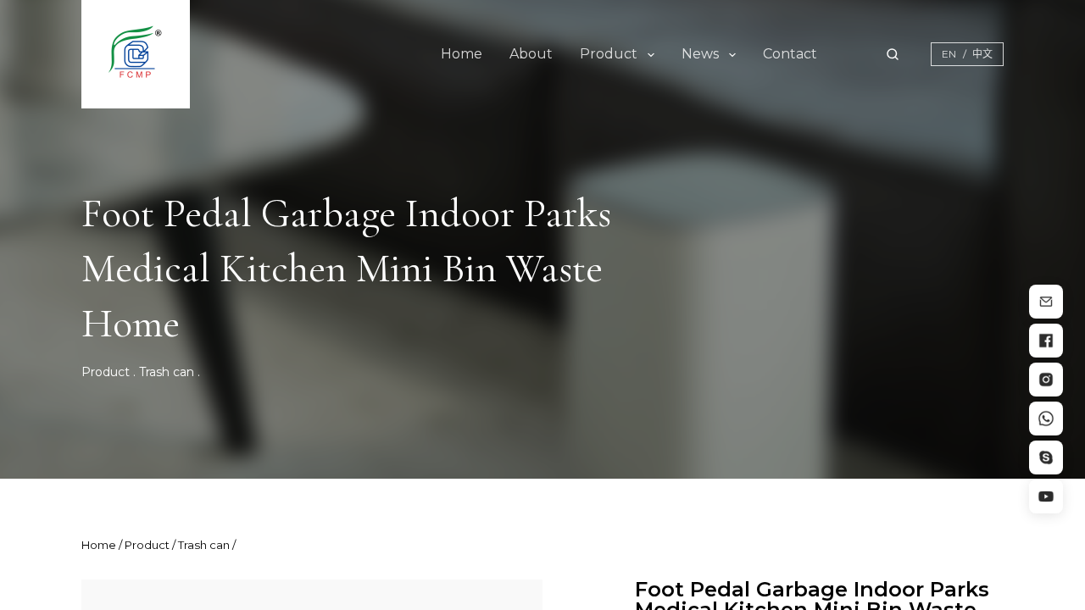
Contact (790, 54)
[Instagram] (1046, 379)
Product (608, 54)
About (531, 54)
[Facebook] (1046, 341)
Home (461, 54)
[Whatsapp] (1046, 418)
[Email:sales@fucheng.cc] (1046, 302)
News (700, 54)
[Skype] (1046, 457)
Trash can (166, 372)
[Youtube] (1046, 496)
